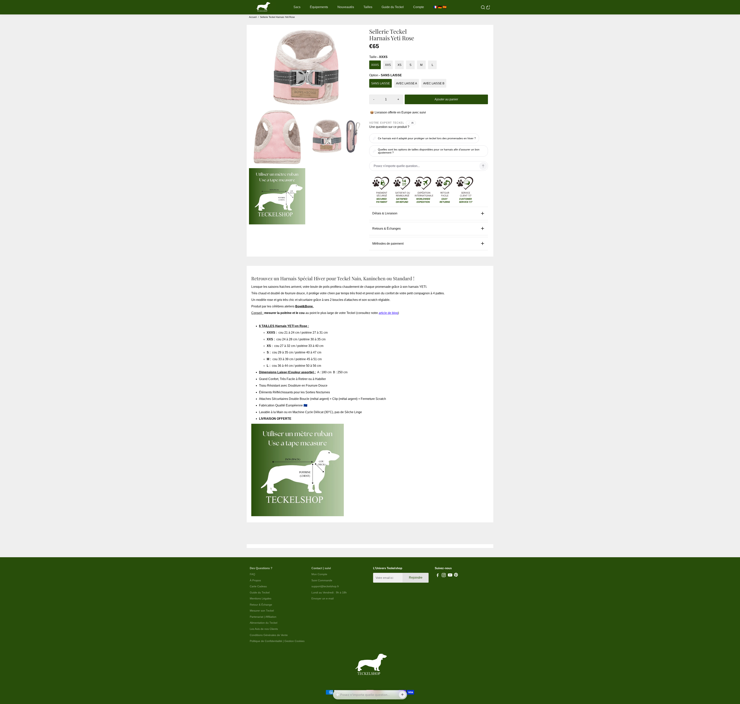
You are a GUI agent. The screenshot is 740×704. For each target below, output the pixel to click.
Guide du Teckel (393, 7)
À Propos (255, 580)
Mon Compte (319, 574)
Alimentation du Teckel (263, 622)
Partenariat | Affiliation (263, 616)
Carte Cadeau (258, 586)
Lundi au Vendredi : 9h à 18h (329, 592)
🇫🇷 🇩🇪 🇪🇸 (440, 7)
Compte (418, 7)
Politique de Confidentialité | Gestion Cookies (277, 641)
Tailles (367, 7)
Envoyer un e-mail (322, 598)
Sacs (296, 7)
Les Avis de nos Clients (264, 629)
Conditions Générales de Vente (269, 635)
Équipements (319, 7)
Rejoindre (415, 577)
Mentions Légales (260, 598)
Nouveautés (345, 7)
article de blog (388, 313)
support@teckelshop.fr (325, 586)
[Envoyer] (402, 694)
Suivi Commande (321, 580)
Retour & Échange (261, 604)
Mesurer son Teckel (262, 610)
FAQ (252, 574)
